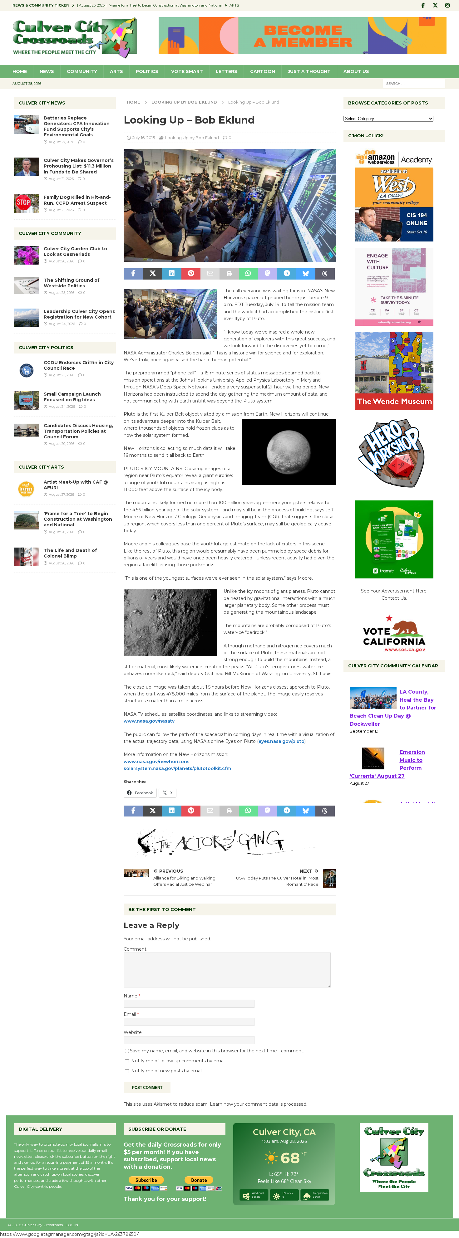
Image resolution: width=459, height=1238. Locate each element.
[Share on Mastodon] (267, 274)
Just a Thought (309, 71)
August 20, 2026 (61, 443)
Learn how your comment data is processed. (258, 1104)
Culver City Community (50, 233)
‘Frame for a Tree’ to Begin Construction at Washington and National (78, 519)
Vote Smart (187, 71)
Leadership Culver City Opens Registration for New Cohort (79, 314)
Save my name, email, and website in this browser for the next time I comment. (217, 1051)
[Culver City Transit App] (394, 575)
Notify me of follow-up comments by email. (178, 1061)
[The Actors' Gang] (229, 852)
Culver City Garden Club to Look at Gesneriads (75, 251)
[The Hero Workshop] (394, 491)
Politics (147, 71)
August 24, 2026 (62, 324)
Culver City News (42, 103)
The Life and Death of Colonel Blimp (70, 553)
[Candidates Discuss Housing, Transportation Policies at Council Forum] (26, 432)
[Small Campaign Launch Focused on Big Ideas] (26, 400)
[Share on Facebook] (133, 274)
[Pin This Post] (190, 274)
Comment (135, 949)
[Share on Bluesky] (305, 274)
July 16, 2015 (143, 137)
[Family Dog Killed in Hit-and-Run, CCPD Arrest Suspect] (26, 203)
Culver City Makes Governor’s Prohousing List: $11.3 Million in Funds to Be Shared (79, 166)
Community (82, 71)
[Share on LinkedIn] (171, 274)
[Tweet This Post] (152, 274)
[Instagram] (447, 5)
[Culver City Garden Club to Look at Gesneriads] (26, 255)
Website (133, 1032)
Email (130, 1014)
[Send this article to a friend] (210, 274)
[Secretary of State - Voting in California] (394, 648)
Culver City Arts (41, 467)
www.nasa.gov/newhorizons (157, 761)
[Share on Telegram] (286, 274)
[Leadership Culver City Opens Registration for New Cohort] (26, 318)
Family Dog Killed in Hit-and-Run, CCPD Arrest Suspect (77, 200)
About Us (356, 71)
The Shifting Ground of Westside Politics (72, 283)
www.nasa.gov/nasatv (149, 721)
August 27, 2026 (61, 142)
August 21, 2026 (61, 179)
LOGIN (72, 1224)
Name (131, 996)
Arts (116, 71)
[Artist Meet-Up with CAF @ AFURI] (26, 488)
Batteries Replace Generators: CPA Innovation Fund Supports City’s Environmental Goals (77, 126)
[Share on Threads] (324, 274)
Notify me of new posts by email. (167, 1071)
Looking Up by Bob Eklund (192, 137)
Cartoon (262, 71)
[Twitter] (435, 5)
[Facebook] (423, 5)
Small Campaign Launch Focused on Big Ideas (72, 396)
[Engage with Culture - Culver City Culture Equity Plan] (394, 322)
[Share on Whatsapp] (248, 274)
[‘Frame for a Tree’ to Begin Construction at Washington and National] (26, 520)
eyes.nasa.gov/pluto (281, 741)
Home (19, 71)
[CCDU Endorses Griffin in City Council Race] (26, 369)
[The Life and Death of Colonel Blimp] (26, 557)
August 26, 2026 (61, 261)
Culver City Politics (46, 347)
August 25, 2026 (61, 292)
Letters (226, 71)
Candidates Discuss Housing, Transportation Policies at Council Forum (78, 431)
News (47, 71)
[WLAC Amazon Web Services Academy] (394, 238)
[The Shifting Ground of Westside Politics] (26, 285)
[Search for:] (414, 83)
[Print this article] (229, 274)
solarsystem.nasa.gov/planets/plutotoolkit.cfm (177, 768)
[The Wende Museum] (394, 406)
